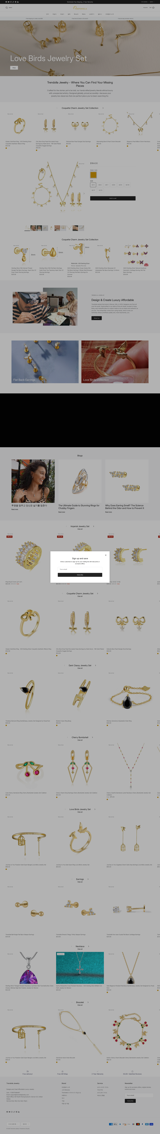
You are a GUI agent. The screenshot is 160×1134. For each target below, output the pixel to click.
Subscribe (80, 575)
